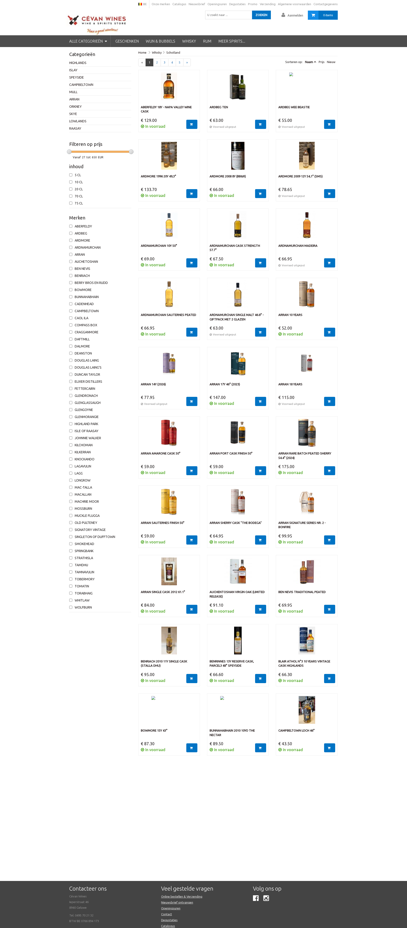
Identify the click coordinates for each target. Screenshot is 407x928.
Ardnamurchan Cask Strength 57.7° (235, 248)
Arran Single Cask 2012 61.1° (163, 591)
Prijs (322, 62)
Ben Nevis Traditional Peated (302, 591)
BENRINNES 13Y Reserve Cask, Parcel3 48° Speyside (232, 663)
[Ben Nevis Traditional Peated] (306, 574)
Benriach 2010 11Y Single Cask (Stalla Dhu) (164, 663)
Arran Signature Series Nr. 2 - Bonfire (302, 525)
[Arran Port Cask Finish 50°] (238, 435)
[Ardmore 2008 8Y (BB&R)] (238, 158)
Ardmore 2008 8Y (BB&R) (228, 176)
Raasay (75, 128)
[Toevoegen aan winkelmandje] (191, 124)
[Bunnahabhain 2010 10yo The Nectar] (238, 712)
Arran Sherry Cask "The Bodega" (236, 522)
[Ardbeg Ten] (238, 88)
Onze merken (161, 4)
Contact (166, 914)
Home (142, 52)
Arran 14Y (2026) (153, 384)
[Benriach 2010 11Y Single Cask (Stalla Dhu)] (169, 643)
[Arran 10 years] (306, 296)
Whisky (189, 41)
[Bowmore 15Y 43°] (169, 712)
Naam (309, 62)
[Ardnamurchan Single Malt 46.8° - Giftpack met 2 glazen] (238, 296)
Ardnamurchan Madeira (297, 245)
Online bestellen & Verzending (181, 896)
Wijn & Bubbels (160, 41)
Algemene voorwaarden (294, 4)
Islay (73, 70)
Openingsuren (217, 4)
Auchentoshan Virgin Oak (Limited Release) (237, 594)
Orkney (75, 106)
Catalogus (179, 4)
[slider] (69, 151)
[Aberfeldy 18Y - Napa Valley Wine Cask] (169, 88)
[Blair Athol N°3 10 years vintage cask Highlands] (306, 643)
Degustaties (237, 4)
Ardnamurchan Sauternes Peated (168, 314)
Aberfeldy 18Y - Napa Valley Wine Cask (166, 109)
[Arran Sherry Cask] (238, 504)
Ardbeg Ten (219, 107)
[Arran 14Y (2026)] (169, 366)
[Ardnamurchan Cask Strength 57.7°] (238, 227)
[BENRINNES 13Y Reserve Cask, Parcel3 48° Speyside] (238, 643)
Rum (207, 41)
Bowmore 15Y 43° (154, 730)
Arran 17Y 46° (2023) (225, 384)
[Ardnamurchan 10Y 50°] (169, 227)
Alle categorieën (86, 41)
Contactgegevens (325, 4)
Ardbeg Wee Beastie (294, 107)
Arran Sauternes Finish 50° (162, 522)
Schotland (173, 52)
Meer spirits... (231, 41)
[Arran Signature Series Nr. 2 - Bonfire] (306, 504)
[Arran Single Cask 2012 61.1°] (169, 574)
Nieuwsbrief (197, 4)
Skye (73, 114)
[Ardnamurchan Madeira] (306, 227)
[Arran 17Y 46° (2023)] (238, 366)
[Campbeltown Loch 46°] (306, 712)
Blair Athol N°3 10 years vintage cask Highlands (304, 663)
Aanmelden (295, 15)
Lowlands (77, 121)
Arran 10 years (290, 314)
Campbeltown (81, 85)
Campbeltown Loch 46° (296, 730)
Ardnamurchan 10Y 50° (159, 245)
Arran (74, 99)
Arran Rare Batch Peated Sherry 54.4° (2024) (304, 455)
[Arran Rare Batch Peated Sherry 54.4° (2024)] (306, 435)
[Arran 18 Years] (306, 366)
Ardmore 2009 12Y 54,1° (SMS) (300, 176)
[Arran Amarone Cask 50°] (169, 435)
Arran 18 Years (290, 384)
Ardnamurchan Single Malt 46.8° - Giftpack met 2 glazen (237, 317)
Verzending (268, 4)
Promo (252, 4)
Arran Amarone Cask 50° (160, 453)
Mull (73, 92)
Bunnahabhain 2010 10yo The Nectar (232, 733)
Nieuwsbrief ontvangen (177, 902)
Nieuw (331, 62)
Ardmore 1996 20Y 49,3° (158, 176)
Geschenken (127, 41)
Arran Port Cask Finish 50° (231, 453)
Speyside (76, 77)
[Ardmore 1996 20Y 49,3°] (169, 158)
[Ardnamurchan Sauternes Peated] (169, 296)
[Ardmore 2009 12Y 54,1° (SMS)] (306, 158)
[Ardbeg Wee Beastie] (306, 88)
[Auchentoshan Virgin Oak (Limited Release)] (238, 574)
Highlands (77, 63)
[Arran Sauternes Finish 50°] (169, 504)
